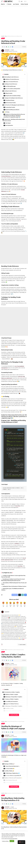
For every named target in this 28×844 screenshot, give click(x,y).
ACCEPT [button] (11, 841)
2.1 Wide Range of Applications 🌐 (12, 773)
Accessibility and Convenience (11, 701)
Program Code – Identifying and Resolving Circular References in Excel (14, 120)
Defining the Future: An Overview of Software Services (14, 586)
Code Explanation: (9, 125)
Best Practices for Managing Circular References (14, 105)
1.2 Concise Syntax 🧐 (9, 768)
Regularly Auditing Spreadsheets (12, 109)
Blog (3, 38)
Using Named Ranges (9, 100)
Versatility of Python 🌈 (9, 770)
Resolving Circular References (10, 91)
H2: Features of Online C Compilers (11, 699)
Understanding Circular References (11, 77)
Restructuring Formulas (11, 102)
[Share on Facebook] (4, 47)
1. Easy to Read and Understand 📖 (12, 766)
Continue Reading (14, 714)
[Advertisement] (14, 20)
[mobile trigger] (2, 1)
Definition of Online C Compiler (11, 694)
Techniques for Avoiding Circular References (13, 98)
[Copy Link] (10, 47)
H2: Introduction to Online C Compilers (12, 692)
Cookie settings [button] (5, 841)
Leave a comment (22, 644)
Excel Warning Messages (10, 86)
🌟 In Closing (6, 112)
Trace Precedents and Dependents (13, 88)
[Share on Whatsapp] (8, 47)
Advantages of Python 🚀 (9, 763)
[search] (19, 1)
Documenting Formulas (10, 107)
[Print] (12, 47)
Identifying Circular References (10, 84)
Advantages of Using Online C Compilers (13, 696)
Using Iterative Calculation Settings (13, 95)
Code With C (8, 1)
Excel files (17, 505)
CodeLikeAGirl (7, 49)
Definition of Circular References (12, 79)
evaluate (17, 543)
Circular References (6, 176)
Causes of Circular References (11, 81)
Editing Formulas (8, 93)
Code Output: (8, 123)
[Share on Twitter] (6, 47)
